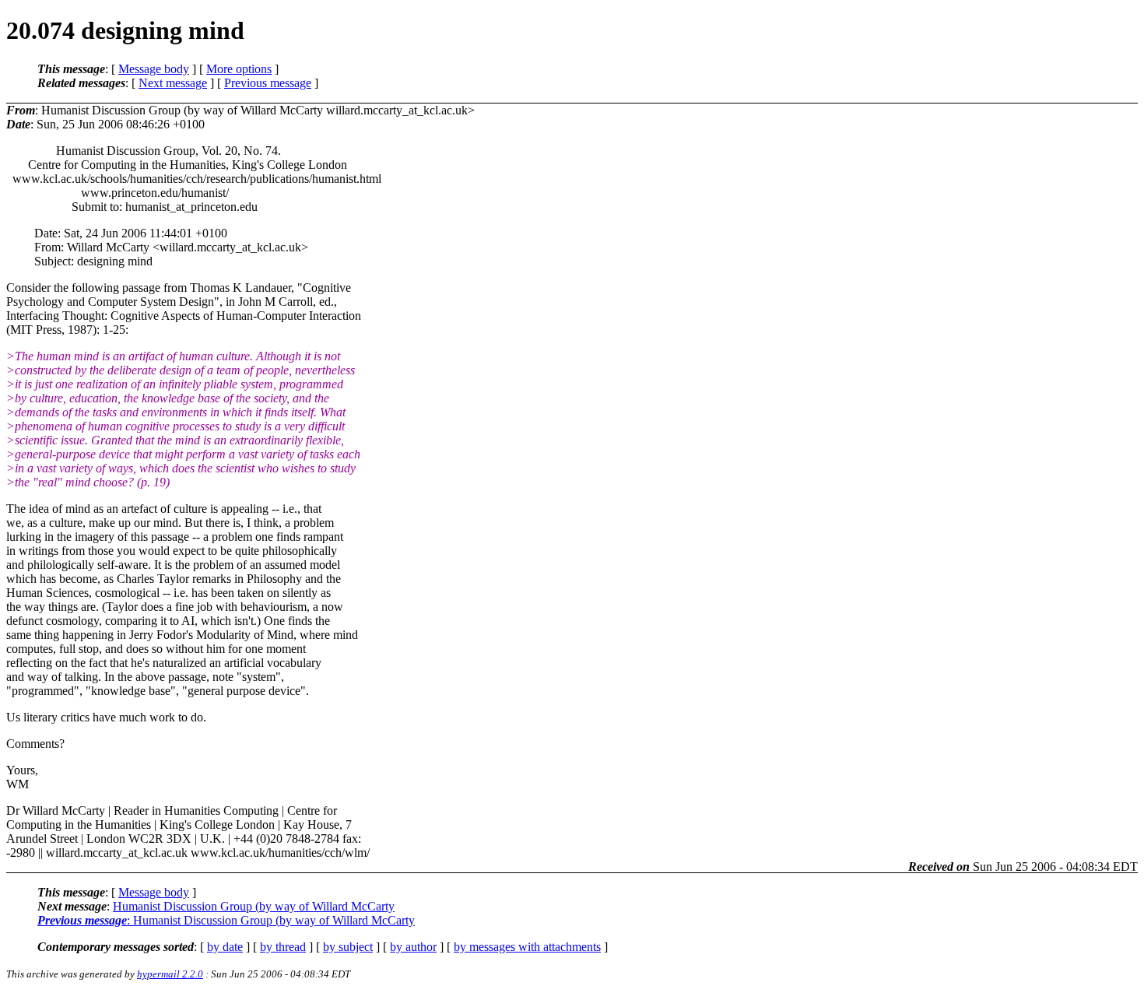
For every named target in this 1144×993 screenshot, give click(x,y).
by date (225, 946)
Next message (173, 82)
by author (413, 946)
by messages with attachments (527, 946)
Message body (153, 68)
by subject (348, 946)
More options (239, 68)
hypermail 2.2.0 (170, 974)
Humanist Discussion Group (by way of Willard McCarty (254, 906)
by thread (283, 946)
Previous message (267, 82)
